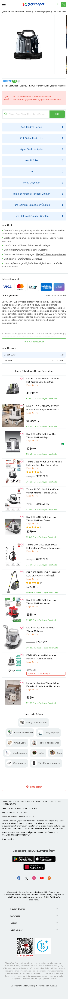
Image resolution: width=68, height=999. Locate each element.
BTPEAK (7, 81)
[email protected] (29, 808)
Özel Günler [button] (16, 929)
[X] (26, 877)
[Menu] (3, 4)
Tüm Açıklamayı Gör (34, 341)
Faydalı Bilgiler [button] (17, 908)
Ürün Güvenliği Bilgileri (56, 295)
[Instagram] (34, 877)
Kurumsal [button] (15, 915)
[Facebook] (19, 877)
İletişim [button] (14, 922)
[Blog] (49, 877)
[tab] (34, 909)
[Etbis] (25, 947)
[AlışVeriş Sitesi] (63, 4)
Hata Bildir (35, 787)
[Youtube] (41, 877)
